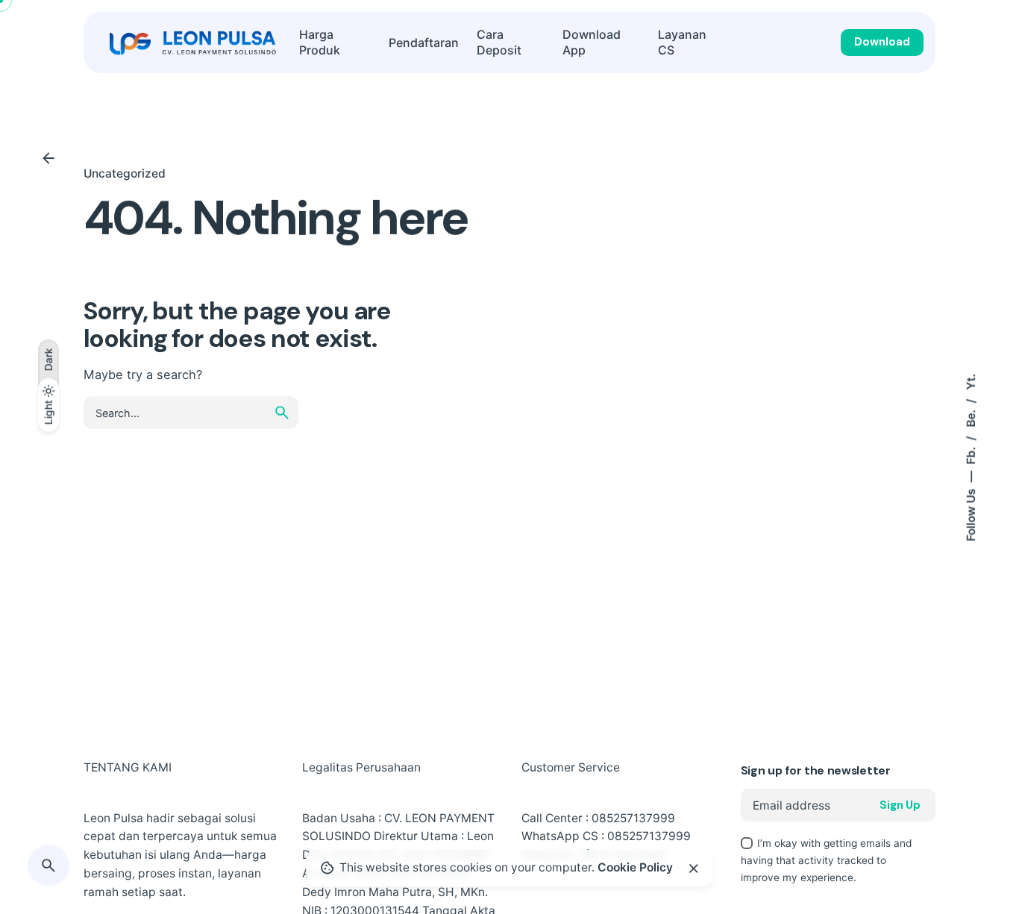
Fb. (971, 453)
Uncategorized (125, 173)
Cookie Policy (635, 867)
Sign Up (900, 805)
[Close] (694, 868)
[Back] (48, 158)
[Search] (48, 865)
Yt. (971, 381)
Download (882, 41)
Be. (971, 416)
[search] (282, 412)
